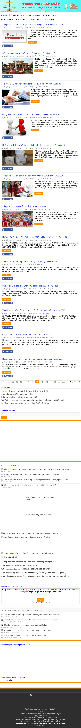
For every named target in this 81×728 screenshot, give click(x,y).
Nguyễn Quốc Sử (9, 27)
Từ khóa (21, 611)
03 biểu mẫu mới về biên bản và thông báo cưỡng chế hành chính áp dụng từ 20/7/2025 (36, 480)
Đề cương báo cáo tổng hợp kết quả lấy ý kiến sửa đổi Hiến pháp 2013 (30, 485)
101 (41, 382)
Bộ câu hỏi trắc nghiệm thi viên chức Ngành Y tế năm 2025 (25, 635)
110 (55, 382)
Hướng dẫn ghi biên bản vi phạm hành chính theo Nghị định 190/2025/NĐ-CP (32, 474)
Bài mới (29, 611)
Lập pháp (34, 87)
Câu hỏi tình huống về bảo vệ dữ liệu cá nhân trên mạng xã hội (24, 391)
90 (21, 382)
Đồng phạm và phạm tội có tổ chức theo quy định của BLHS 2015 (31, 114)
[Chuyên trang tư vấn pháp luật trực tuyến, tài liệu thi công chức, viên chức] (40, 6)
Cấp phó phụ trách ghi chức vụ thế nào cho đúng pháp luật (25, 625)
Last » (64, 382)
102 (46, 382)
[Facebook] (40, 711)
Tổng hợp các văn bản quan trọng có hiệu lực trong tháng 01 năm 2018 (33, 310)
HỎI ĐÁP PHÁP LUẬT (38, 56)
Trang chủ (6, 15)
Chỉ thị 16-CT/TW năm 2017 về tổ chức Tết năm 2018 (26, 334)
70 (13, 382)
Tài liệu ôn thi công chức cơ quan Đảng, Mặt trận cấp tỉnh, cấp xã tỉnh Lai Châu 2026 (32, 400)
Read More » (32, 42)
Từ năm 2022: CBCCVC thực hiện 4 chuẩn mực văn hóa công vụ (28, 630)
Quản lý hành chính (37, 209)
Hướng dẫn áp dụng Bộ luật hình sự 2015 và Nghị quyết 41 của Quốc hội (34, 237)
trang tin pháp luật (43, 602)
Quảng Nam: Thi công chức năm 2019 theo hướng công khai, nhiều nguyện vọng (33, 620)
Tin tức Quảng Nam (36, 289)
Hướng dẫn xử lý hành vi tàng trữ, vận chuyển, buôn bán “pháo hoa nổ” (33, 359)
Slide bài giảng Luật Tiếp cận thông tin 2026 (17, 394)
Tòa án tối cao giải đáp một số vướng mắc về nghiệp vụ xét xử (29, 261)
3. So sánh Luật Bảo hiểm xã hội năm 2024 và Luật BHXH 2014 (25, 569)
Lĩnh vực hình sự (36, 117)
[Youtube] (42, 711)
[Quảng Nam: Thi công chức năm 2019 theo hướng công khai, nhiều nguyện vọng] (2, 620)
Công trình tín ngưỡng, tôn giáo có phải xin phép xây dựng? (28, 53)
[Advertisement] (40, 444)
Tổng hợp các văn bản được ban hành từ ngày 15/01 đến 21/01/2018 (32, 176)
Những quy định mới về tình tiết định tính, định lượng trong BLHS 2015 (33, 145)
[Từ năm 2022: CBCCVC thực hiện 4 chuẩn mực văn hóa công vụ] (2, 630)
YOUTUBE (61, 723)
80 (17, 382)
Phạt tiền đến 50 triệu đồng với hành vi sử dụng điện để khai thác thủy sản (31, 615)
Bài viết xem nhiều (9, 611)
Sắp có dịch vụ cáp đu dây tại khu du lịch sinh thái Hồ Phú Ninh (30, 286)
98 (28, 382)
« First (3, 382)
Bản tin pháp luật (36, 27)
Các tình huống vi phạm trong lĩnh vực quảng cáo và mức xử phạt (25, 403)
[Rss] (39, 711)
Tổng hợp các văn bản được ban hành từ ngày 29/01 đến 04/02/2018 (32, 25)
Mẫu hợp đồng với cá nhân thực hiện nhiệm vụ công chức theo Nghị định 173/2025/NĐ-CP (37, 469)
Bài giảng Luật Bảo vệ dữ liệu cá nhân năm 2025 (19, 397)
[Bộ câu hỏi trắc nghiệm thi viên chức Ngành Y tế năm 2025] (2, 635)
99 (32, 382)
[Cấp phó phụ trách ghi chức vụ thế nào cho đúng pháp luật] (2, 625)
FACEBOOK (50, 723)
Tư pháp (33, 264)
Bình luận (38, 611)
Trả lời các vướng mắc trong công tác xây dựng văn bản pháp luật (31, 84)
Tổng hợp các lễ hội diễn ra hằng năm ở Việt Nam (24, 206)
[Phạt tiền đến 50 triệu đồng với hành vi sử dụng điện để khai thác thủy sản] (2, 614)
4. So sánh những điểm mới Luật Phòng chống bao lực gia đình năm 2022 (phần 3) (33, 573)
